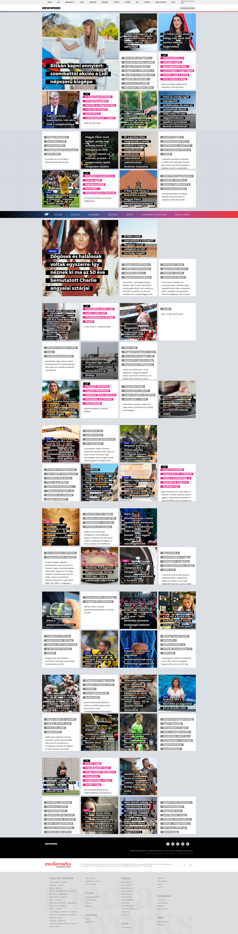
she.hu (160, 887)
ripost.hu (160, 878)
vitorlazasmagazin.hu (129, 909)
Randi (148, 2)
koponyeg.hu (162, 903)
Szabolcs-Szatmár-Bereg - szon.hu (63, 923)
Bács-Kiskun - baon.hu (58, 882)
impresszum (179, 850)
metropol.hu (162, 881)
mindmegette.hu (127, 900)
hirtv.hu (88, 903)
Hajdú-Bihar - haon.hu (58, 906)
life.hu (159, 884)
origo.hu (89, 906)
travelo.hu (125, 903)
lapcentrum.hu (163, 909)
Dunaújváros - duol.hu (58, 897)
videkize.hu (125, 912)
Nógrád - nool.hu (56, 918)
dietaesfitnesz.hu (128, 906)
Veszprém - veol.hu (93, 881)
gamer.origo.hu (127, 891)
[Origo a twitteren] (172, 844)
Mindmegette (69, 2)
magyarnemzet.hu (93, 897)
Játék (173, 2)
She (137, 2)
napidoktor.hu (126, 897)
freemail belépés (187, 8)
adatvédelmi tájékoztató (138, 850)
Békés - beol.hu (56, 888)
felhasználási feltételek (155, 850)
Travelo (116, 2)
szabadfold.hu (91, 900)
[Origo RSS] (187, 844)
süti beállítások (169, 850)
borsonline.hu (126, 927)
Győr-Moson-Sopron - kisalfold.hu (63, 903)
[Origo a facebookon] (167, 844)
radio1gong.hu (163, 922)
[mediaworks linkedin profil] (190, 865)
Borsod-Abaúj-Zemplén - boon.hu (63, 891)
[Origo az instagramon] (177, 844)
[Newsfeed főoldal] (51, 844)
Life (58, 2)
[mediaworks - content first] (58, 865)
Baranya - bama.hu (57, 885)
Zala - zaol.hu (91, 884)
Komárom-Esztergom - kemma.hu (63, 915)
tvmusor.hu (125, 915)
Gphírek (127, 2)
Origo (50, 2)
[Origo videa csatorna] (182, 844)
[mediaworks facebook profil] (184, 865)
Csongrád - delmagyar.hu (60, 894)
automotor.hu (126, 885)
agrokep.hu (90, 922)
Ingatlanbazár (160, 2)
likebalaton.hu (126, 894)
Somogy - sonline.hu (58, 920)
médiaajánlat (189, 850)
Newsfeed (92, 2)
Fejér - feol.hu (55, 900)
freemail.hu (161, 900)
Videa (82, 2)
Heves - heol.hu (56, 909)
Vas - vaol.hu (91, 878)
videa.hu (160, 906)
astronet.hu (125, 882)
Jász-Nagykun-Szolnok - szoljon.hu (63, 912)
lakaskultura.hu (127, 888)
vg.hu (88, 919)
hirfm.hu (160, 925)
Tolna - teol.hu (55, 926)
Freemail (105, 2)
